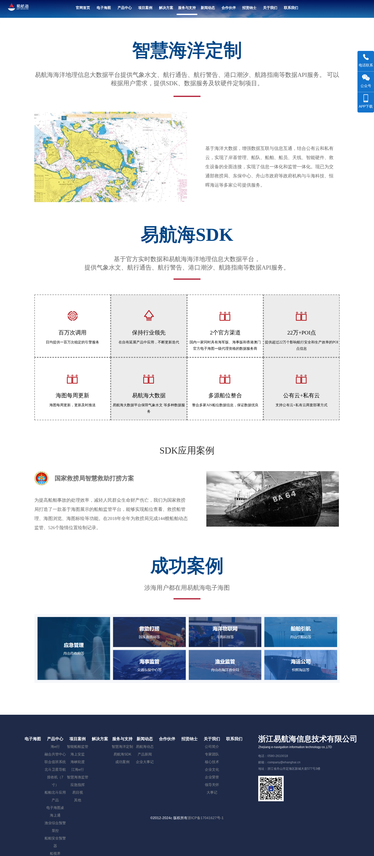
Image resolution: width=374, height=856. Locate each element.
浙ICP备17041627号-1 (206, 818)
